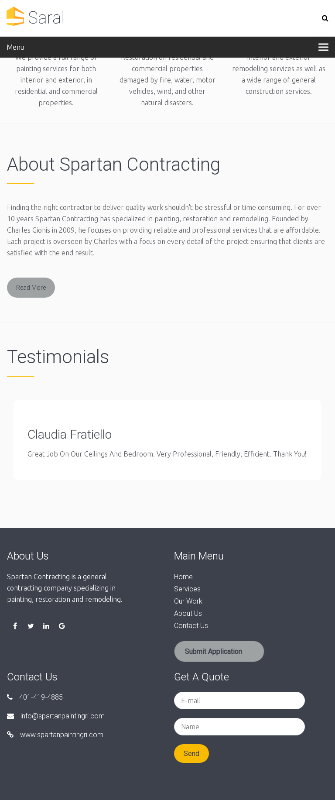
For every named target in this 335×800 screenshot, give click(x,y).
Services (187, 589)
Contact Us (191, 625)
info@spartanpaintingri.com (63, 716)
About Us (188, 613)
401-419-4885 (41, 697)
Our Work (188, 601)
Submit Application (213, 651)
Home (183, 577)
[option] (167, 443)
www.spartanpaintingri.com (61, 735)
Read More (31, 287)
